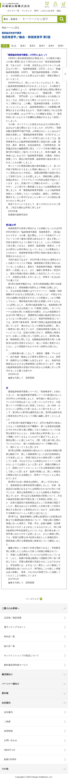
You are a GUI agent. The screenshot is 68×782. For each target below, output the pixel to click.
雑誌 (59, 11)
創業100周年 (10, 759)
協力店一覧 (9, 646)
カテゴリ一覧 (13, 11)
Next (64, 74)
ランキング (27, 11)
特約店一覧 (9, 636)
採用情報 (8, 731)
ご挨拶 (7, 721)
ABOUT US (9, 750)
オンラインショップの (21, 655)
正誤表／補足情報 (12, 617)
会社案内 (8, 712)
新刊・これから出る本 (44, 11)
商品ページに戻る (10, 27)
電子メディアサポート (15, 627)
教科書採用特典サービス (16, 665)
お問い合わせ (10, 740)
